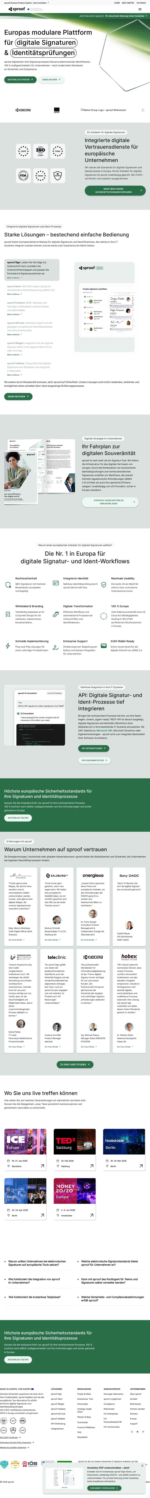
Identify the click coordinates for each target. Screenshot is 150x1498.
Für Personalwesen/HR (113, 1420)
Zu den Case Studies (73, 1064)
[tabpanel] (104, 307)
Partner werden (137, 1409)
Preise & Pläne (84, 1394)
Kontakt (133, 1399)
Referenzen (109, 1409)
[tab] (31, 270)
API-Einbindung (58, 1424)
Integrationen (57, 1428)
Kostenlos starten (19, 79)
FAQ (79, 1432)
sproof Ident (56, 1399)
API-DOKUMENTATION (93, 760)
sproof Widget (57, 1404)
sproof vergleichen (112, 1399)
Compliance (109, 1404)
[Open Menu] (140, 9)
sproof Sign (56, 1394)
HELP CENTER (128, 3)
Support (134, 1424)
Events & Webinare (86, 1427)
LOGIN (117, 3)
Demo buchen (49, 79)
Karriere (134, 1414)
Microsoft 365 (104, 730)
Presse (133, 1419)
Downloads (82, 1422)
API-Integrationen (92, 748)
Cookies (146, 1482)
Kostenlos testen (18, 818)
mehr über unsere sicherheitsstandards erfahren (113, 190)
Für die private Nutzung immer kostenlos (124, 16)
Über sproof (135, 1394)
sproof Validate (58, 1419)
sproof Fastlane (58, 1409)
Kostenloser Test (85, 1399)
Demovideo (82, 1404)
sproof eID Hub (58, 1414)
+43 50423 (141, 3)
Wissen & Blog (84, 1417)
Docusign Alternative (113, 1394)
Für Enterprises (111, 1414)
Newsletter (82, 1437)
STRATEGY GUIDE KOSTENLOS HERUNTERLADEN (109, 502)
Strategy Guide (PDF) (84, 1410)
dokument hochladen (102, 1488)
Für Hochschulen (112, 1427)
